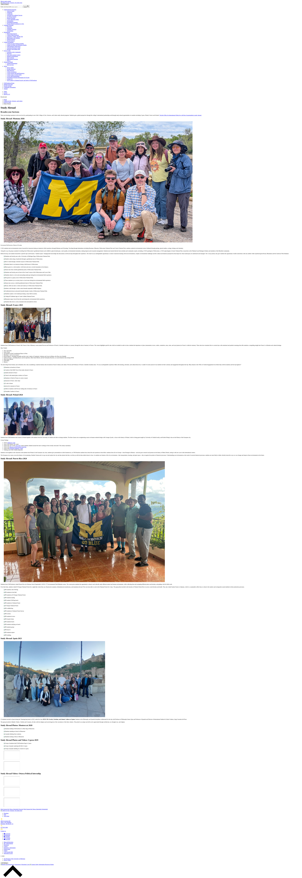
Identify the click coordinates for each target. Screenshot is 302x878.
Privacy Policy (7, 860)
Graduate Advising (11, 29)
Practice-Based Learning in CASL (15, 23)
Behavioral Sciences (12, 33)
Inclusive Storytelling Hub (13, 49)
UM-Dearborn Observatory (14, 46)
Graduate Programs (8, 25)
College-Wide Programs (13, 35)
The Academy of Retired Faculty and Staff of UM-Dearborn (22, 80)
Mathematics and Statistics (13, 38)
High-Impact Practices (12, 59)
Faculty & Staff (7, 86)
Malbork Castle (11, 442)
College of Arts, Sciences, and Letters (13, 101)
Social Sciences (11, 40)
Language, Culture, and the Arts (15, 36)
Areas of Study (10, 11)
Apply (5, 91)
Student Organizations (12, 56)
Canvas (5, 846)
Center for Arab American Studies (15, 43)
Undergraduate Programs (10, 9)
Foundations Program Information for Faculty (18, 77)
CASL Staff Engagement (13, 76)
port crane (18, 445)
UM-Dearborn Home (9, 83)
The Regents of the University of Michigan (14, 858)
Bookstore (6, 845)
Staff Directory (10, 70)
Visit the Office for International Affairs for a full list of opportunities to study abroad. (180, 115)
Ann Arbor (6, 816)
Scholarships (10, 21)
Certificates (10, 14)
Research (9, 53)
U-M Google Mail (8, 852)
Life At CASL (7, 102)
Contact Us (10, 79)
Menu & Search (4, 4)
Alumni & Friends (8, 62)
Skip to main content (6, 1)
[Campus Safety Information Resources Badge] (42, 864)
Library (5, 850)
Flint (5, 814)
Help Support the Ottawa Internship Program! (12, 809)
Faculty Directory (11, 69)
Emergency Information (10, 847)
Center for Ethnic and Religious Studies (17, 45)
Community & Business (10, 87)
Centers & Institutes (9, 42)
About (5, 66)
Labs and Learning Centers (13, 55)
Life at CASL (7, 50)
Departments (7, 32)
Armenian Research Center (13, 48)
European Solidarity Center (16, 448)
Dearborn (6, 813)
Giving (5, 93)
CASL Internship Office (13, 19)
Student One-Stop (8, 84)
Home (5, 99)
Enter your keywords (6, 6)
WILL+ (9, 60)
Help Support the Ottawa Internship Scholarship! (36, 809)
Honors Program (11, 18)
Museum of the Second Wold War (17, 447)
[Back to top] (12, 876)
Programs (9, 26)
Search (26, 6)
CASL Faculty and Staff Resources (15, 73)
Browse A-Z (7, 94)
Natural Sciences (11, 39)
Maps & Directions (8, 842)
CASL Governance (12, 72)
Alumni (6, 88)
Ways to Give (10, 65)
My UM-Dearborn (8, 843)
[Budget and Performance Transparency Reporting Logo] (15, 864)
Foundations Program (12, 22)
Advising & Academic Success (14, 15)
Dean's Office (10, 67)
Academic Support (11, 16)
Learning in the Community (14, 52)
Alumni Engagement (12, 63)
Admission (9, 12)
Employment (7, 849)
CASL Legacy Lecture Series (14, 74)
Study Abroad (10, 57)
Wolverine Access (8, 853)
